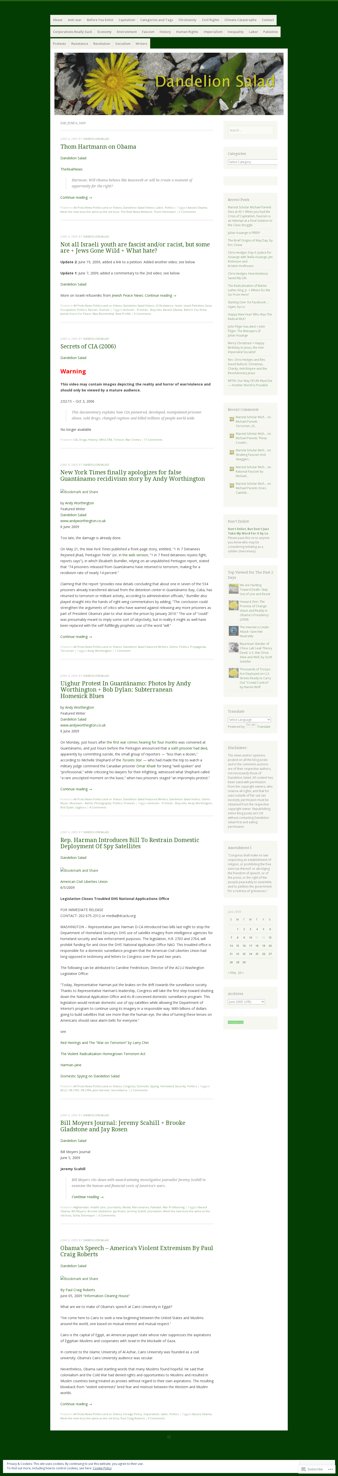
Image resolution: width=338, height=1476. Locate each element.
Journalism (154, 1211)
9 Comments (142, 313)
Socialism (122, 43)
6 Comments (106, 1215)
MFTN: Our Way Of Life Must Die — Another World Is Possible (250, 383)
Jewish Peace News (127, 295)
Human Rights (187, 31)
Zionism (104, 310)
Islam (164, 1414)
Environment (127, 31)
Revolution (101, 43)
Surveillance (119, 1090)
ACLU (63, 1090)
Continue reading (76, 197)
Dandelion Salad (73, 158)
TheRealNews (71, 169)
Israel (178, 305)
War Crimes (133, 439)
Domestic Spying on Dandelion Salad (90, 1076)
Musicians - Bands (81, 803)
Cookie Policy (102, 1468)
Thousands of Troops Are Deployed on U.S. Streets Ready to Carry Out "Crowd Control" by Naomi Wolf (255, 678)
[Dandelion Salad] (169, 84)
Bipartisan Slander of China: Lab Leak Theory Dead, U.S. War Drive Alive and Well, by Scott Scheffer (256, 653)
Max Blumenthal (103, 313)
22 (237, 954)
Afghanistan (81, 1207)
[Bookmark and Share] (79, 491)
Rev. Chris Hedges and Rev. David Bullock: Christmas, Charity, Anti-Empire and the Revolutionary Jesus (247, 366)
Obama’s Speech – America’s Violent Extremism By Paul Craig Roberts (136, 1251)
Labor (253, 31)
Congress (129, 1086)
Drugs (83, 439)
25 (256, 954)
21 (231, 954)
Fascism (148, 31)
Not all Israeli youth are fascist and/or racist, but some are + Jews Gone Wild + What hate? (135, 247)
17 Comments (153, 439)
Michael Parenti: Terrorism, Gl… (247, 423)
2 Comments (187, 212)
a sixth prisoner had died (187, 748)
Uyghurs (80, 807)
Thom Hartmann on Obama (98, 147)
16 (243, 945)
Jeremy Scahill (136, 1211)
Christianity (187, 20)
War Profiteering (174, 1207)
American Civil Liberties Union (84, 881)
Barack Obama (197, 207)
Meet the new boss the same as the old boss (89, 212)
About (57, 20)
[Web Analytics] (235, 1023)
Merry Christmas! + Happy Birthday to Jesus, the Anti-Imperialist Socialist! (246, 347)
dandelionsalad (96, 139)
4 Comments (97, 807)
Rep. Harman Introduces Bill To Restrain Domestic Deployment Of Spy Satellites (129, 843)
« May (232, 972)
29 (237, 962)
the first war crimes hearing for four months (142, 742)
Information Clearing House (106, 1295)
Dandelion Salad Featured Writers (145, 647)
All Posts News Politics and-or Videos (97, 207)
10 (250, 937)
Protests (59, 43)
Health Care (98, 1207)
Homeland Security (173, 1086)
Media (126, 1207)
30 (243, 962)
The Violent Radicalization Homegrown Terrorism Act (102, 1053)
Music (64, 803)
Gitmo (173, 647)
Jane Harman (101, 1090)
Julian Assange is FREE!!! (244, 233)
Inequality (236, 31)
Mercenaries (140, 1207)
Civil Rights (210, 20)
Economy (104, 31)
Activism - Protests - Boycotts (142, 310)
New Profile (123, 313)
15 (237, 945)
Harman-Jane (70, 1065)
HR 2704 (86, 1090)
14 (231, 945)
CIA (75, 439)
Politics (169, 207)
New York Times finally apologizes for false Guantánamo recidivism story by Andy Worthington (132, 475)
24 (250, 954)
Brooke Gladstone (100, 1211)
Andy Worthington (79, 503)
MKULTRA (105, 439)
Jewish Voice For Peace (75, 313)
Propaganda (198, 647)
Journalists (114, 1207)
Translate (263, 727)
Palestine (270, 31)
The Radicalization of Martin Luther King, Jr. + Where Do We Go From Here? (249, 290)
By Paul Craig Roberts (77, 1289)
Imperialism (213, 31)
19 (263, 945)
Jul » (241, 972)
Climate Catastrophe (240, 20)
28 (231, 962)
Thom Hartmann (165, 212)
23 (243, 954)
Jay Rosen (119, 1211)
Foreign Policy (132, 1414)
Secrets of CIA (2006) (88, 346)
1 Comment (122, 651)
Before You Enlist (100, 20)
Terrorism (67, 651)
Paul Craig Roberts (133, 1418)
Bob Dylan (67, 807)
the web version (135, 555)
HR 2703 (74, 1090)
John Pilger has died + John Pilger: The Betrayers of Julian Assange (246, 331)
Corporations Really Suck (72, 31)
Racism (92, 310)
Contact (268, 20)
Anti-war (75, 20)
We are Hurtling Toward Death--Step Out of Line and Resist (255, 589)
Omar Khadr (146, 766)
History (165, 31)
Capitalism (127, 20)
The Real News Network (136, 212)
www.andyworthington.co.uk (83, 520)
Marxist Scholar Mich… (251, 417)
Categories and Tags (156, 20)
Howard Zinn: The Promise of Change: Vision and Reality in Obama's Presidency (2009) (254, 611)
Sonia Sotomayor (84, 1215)
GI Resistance (164, 305)
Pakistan (155, 1207)
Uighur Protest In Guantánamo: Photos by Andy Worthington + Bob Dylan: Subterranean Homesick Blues (125, 690)
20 (269, 945)
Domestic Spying (148, 1086)
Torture (119, 439)
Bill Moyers (79, 1211)
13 (269, 937)
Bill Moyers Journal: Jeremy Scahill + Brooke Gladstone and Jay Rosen (122, 1126)
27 (269, 954)
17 (250, 945)
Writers (141, 43)
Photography (102, 803)
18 (256, 945)
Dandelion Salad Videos (138, 207)
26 (263, 954)
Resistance (79, 43)
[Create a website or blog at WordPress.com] (169, 1437)
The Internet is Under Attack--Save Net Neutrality (254, 631)
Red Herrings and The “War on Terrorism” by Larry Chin (104, 1042)
